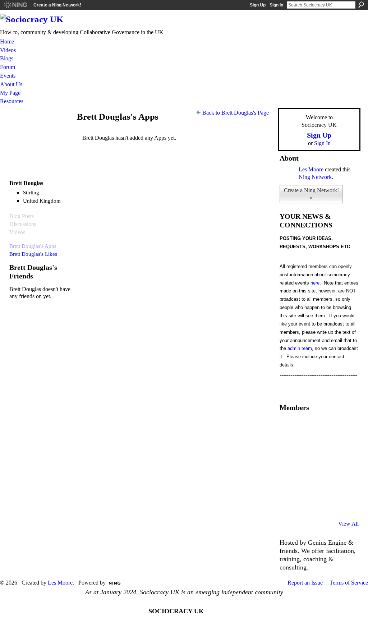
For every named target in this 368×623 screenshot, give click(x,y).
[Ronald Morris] (325, 426)
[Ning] (15, 5)
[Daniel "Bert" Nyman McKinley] (325, 504)
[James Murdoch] (343, 485)
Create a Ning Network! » (311, 194)
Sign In (276, 5)
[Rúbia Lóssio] (325, 446)
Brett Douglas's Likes (33, 254)
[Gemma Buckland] (306, 426)
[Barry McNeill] (306, 504)
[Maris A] (325, 465)
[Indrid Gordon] (343, 446)
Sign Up (258, 5)
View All (348, 524)
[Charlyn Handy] (343, 465)
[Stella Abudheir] (306, 465)
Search (361, 4)
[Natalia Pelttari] (288, 426)
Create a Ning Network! (57, 5)
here (314, 283)
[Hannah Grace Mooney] (288, 446)
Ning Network (315, 177)
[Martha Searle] (288, 504)
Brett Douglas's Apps (32, 246)
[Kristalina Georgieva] (288, 465)
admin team (300, 348)
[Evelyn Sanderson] (343, 426)
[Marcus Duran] (306, 485)
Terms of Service (349, 583)
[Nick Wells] (325, 485)
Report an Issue (305, 583)
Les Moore (311, 169)
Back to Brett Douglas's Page (235, 113)
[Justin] (288, 485)
